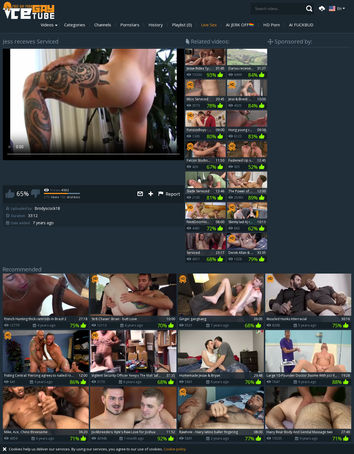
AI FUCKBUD (301, 25)
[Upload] (321, 8)
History (156, 25)
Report (172, 194)
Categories (74, 25)
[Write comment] (140, 194)
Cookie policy (175, 449)
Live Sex (209, 25)
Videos (47, 25)
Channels (102, 25)
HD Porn (271, 25)
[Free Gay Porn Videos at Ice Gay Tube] (28, 10)
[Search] (309, 8)
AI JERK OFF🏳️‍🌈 (240, 25)
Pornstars (129, 25)
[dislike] (35, 193)
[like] (10, 193)
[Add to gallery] (151, 194)
